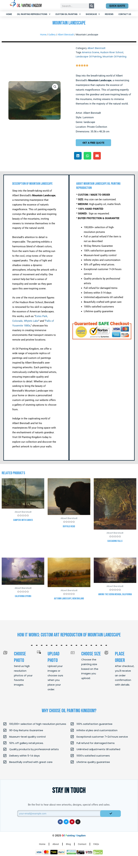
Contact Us (124, 14)
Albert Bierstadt (66, 34)
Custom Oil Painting (66, 14)
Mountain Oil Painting (114, 56)
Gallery (52, 34)
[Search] (91, 5)
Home (9, 14)
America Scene (90, 52)
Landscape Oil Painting (88, 56)
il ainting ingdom (74, 835)
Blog (68, 844)
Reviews (109, 14)
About (56, 844)
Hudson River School (111, 52)
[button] (55, 87)
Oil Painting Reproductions (32, 14)
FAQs (96, 844)
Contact (82, 844)
